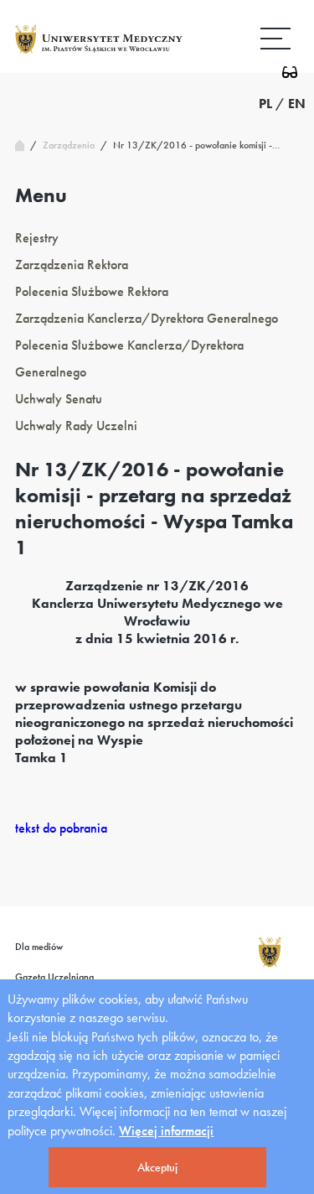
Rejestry (37, 238)
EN (297, 103)
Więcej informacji (166, 1130)
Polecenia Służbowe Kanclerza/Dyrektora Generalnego (129, 358)
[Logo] (99, 52)
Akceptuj (157, 1167)
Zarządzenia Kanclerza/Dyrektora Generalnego (146, 318)
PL (265, 103)
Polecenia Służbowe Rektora (91, 291)
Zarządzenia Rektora (71, 264)
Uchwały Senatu (58, 399)
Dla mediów (39, 946)
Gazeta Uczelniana (54, 977)
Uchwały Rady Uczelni (76, 425)
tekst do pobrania (61, 828)
